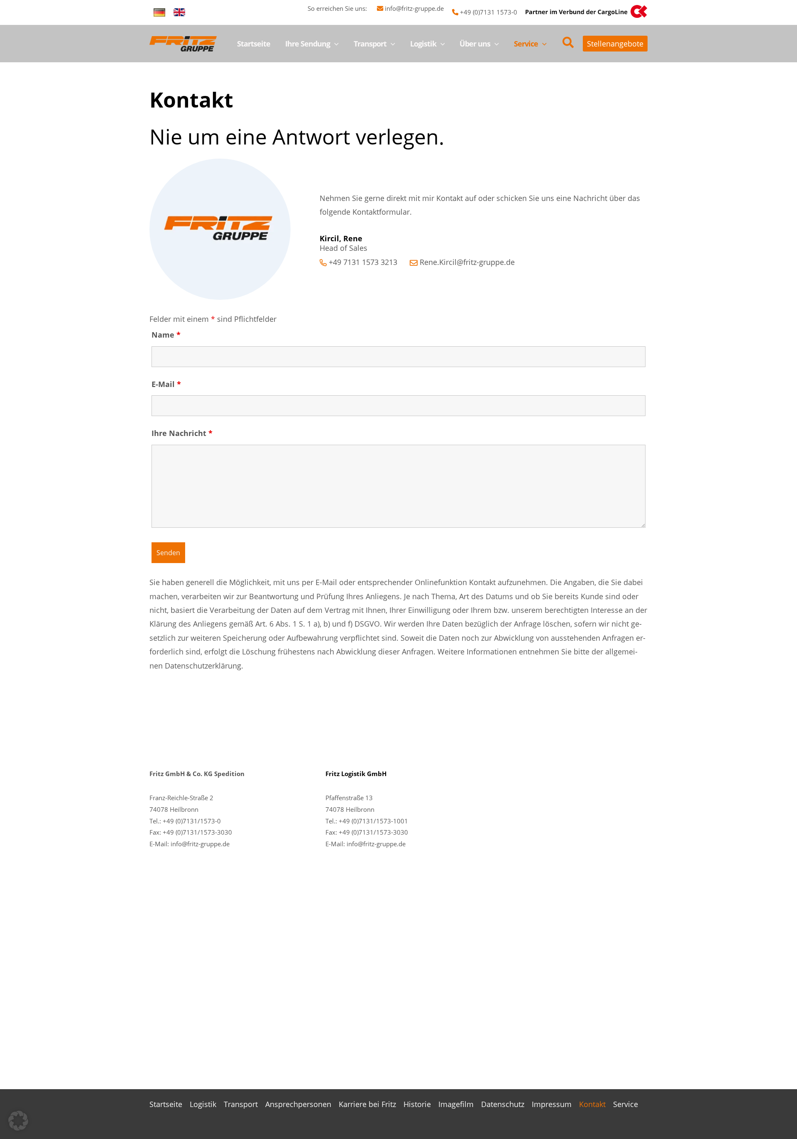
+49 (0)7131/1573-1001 (373, 821)
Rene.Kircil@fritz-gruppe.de (467, 262)
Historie (417, 1104)
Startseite (165, 1104)
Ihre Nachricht (182, 433)
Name (166, 335)
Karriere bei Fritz (367, 1104)
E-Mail (166, 384)
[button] (334, 43)
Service (625, 1104)
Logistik (203, 1104)
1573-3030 (392, 832)
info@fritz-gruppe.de (414, 8)
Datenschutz (502, 1104)
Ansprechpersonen (298, 1104)
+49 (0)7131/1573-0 (192, 821)
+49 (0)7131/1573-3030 (197, 832)
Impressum (552, 1104)
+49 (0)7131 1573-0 (488, 12)
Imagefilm (456, 1104)
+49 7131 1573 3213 (363, 262)
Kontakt (592, 1104)
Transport (241, 1104)
